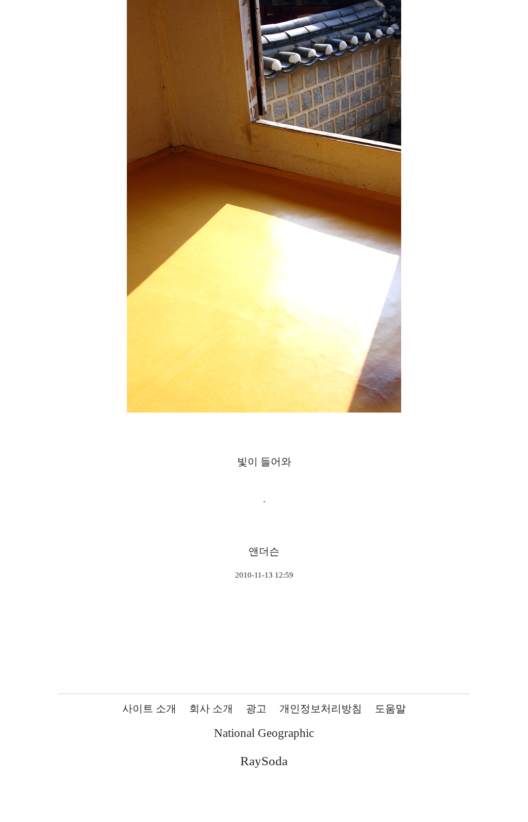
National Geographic (264, 733)
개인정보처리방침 (320, 708)
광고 (256, 708)
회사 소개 (211, 708)
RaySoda (264, 761)
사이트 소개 (149, 708)
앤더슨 (264, 551)
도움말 (390, 708)
